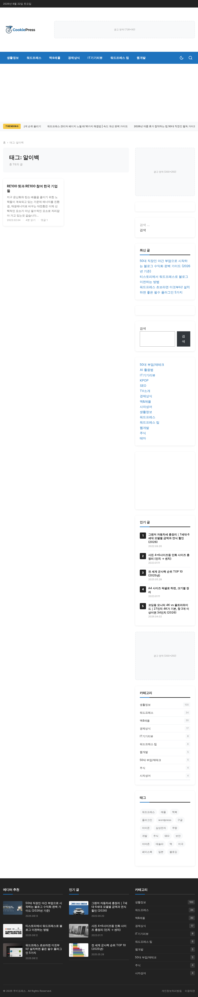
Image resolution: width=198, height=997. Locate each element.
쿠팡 (174, 827)
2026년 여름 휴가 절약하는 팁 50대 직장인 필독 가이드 (163, 126)
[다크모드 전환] (181, 58)
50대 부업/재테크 (152, 364)
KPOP (144, 380)
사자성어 (146, 407)
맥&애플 (54, 58)
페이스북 (147, 851)
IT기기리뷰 (95, 58)
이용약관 (190, 990)
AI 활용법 (146, 370)
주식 (143, 433)
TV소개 (145, 391)
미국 (180, 843)
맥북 (174, 812)
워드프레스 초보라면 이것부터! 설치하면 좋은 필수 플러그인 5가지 (44, 948)
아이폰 (146, 827)
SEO (143, 386)
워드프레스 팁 (119, 58)
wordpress (164, 819)
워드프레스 (34, 58)
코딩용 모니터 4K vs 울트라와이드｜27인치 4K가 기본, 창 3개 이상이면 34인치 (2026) (168, 608)
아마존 (146, 843)
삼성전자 (161, 827)
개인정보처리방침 (172, 990)
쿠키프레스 (19, 990)
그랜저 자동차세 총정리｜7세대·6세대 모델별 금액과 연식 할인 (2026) (168, 538)
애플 (163, 812)
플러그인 (147, 819)
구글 (180, 819)
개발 (144, 835)
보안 (178, 835)
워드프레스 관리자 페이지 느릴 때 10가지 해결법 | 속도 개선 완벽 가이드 (86, 126)
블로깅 (173, 851)
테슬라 (159, 843)
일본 (160, 851)
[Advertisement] (99, 93)
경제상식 (74, 58)
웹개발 (141, 58)
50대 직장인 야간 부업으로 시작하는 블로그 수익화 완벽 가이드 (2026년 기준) (165, 266)
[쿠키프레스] (20, 29)
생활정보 (13, 58)
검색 (143, 328)
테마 (143, 438)
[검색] (190, 58)
